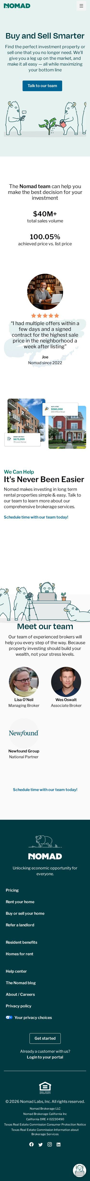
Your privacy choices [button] (33, 1017)
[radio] (33, 316)
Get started (45, 1038)
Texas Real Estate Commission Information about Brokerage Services (45, 1132)
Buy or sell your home (25, 913)
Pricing (12, 890)
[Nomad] (17, 5)
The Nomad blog (21, 983)
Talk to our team (42, 85)
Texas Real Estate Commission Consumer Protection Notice (45, 1124)
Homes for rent (19, 954)
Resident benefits (21, 942)
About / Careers (20, 994)
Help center (16, 971)
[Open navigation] (81, 6)
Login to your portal (45, 1057)
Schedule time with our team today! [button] (36, 517)
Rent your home (20, 902)
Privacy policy (18, 1006)
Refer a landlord (20, 925)
